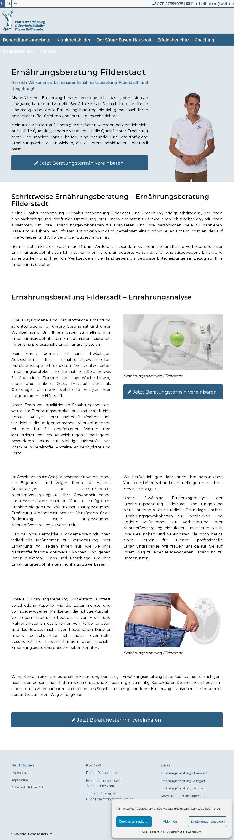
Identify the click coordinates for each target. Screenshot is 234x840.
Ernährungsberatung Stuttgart (183, 781)
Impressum (193, 831)
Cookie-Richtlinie (153, 831)
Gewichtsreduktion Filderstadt (183, 796)
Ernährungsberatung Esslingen (183, 788)
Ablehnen (170, 821)
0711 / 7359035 (170, 4)
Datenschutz (175, 831)
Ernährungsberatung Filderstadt (184, 773)
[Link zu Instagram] (8, 3)
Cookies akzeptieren (134, 821)
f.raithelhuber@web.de (212, 4)
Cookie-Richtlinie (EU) (27, 787)
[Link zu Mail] (15, 3)
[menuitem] (26, 40)
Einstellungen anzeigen (207, 821)
